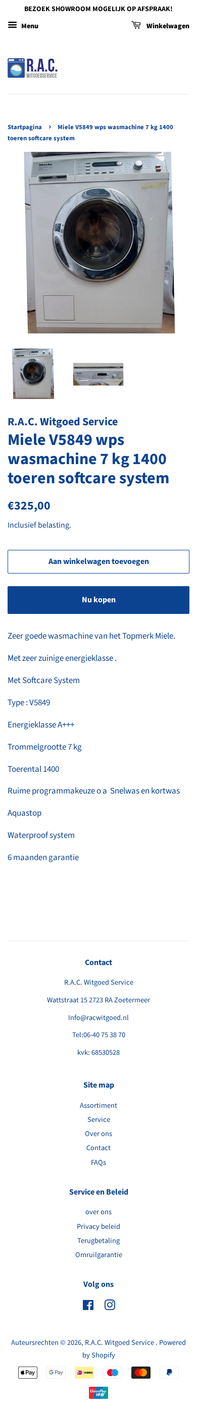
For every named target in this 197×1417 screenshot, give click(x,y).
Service (98, 1119)
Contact (98, 1148)
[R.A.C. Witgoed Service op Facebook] (88, 1307)
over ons (98, 1212)
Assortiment (98, 1105)
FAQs (98, 1162)
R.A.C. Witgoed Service (120, 1342)
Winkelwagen (167, 26)
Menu (29, 26)
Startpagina (25, 127)
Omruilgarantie (98, 1255)
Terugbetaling (98, 1240)
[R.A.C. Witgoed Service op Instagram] (109, 1307)
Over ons (98, 1133)
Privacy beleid (98, 1226)
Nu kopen (99, 599)
